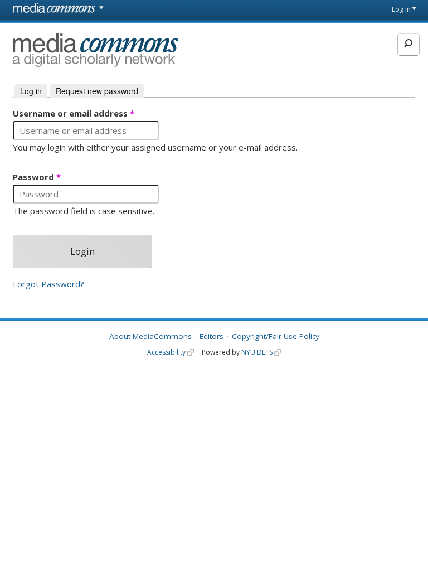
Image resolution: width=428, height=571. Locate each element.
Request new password (97, 90)
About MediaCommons (150, 336)
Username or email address (73, 114)
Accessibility (166, 352)
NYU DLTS (257, 352)
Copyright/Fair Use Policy (275, 336)
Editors (211, 336)
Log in (401, 9)
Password (37, 177)
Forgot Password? (48, 284)
